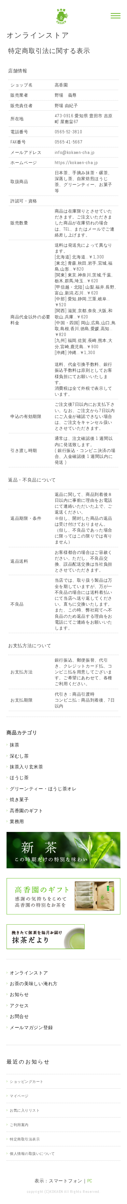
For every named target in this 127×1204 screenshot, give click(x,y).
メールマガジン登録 (31, 1027)
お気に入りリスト (25, 1110)
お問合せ (19, 1016)
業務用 (17, 821)
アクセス (19, 1005)
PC (89, 1181)
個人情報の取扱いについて (32, 1153)
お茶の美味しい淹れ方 (34, 984)
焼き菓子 (19, 799)
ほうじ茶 (19, 778)
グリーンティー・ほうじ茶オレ (43, 789)
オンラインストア (38, 35)
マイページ (19, 1096)
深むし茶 (19, 756)
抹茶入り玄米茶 (26, 767)
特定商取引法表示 (25, 1139)
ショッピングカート (27, 1081)
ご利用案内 (19, 1124)
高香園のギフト (26, 811)
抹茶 (14, 745)
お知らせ (19, 994)
